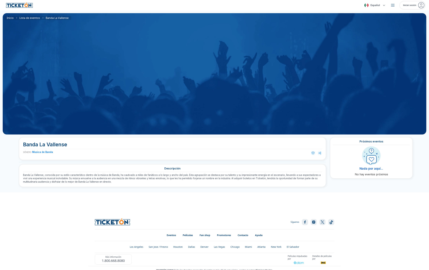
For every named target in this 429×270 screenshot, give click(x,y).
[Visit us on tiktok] (331, 222)
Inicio (10, 18)
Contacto (243, 235)
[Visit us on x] (322, 222)
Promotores (224, 235)
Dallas (191, 246)
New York (276, 246)
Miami (248, 246)
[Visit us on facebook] (305, 222)
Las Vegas (219, 246)
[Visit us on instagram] (314, 222)
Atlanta (261, 246)
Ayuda (258, 235)
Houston (178, 246)
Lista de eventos (29, 18)
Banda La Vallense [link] (57, 18)
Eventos (171, 235)
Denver (204, 246)
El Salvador (293, 246)
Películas (188, 235)
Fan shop (205, 235)
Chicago (235, 246)
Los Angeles (136, 246)
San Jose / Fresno (158, 246)
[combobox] (374, 5)
